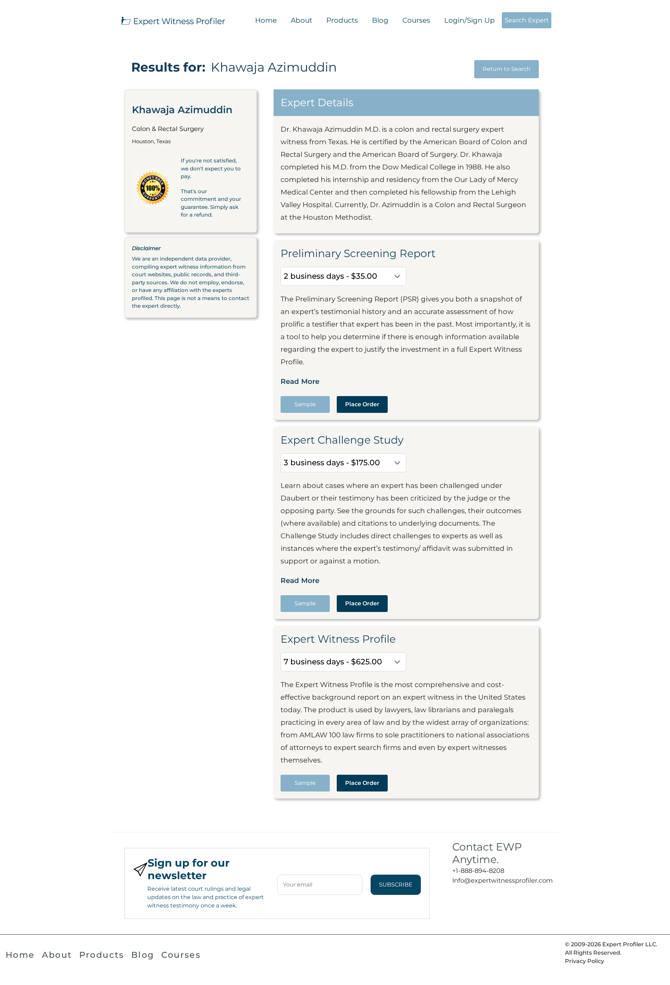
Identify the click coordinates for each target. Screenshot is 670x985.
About (301, 20)
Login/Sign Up (469, 20)
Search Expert (527, 20)
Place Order (362, 404)
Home (266, 20)
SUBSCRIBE (395, 884)
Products (342, 20)
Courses (416, 20)
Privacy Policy (584, 961)
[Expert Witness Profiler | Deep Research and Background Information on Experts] (173, 20)
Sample (305, 404)
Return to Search (506, 69)
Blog (380, 20)
